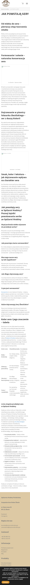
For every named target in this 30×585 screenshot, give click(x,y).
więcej (21, 579)
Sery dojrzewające (6, 563)
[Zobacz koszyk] (22, 3)
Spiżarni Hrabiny (10, 338)
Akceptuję (5, 582)
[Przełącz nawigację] (27, 3)
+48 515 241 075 (5, 538)
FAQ (2, 553)
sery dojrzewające (19, 422)
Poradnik (3, 552)
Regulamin (4, 550)
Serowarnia (4, 292)
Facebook (4, 514)
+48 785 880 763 (5, 536)
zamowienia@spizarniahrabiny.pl (10, 527)
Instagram (4, 516)
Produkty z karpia (6, 565)
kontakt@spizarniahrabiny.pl (9, 525)
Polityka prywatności (7, 548)
